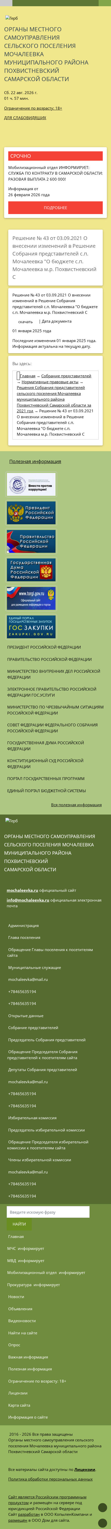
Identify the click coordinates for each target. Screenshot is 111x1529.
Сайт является (22, 1496)
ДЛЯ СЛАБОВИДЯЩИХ (25, 117)
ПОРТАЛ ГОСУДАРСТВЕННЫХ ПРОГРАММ (46, 778)
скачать (25, 321)
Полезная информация (35, 461)
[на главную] (6, 3)
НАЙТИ (19, 1224)
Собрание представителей (66, 375)
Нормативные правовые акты (50, 381)
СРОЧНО (20, 156)
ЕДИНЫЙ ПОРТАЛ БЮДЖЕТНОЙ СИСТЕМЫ (46, 790)
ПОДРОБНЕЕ (55, 207)
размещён (17, 1520)
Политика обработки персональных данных (50, 1479)
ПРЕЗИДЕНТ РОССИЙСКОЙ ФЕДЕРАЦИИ (44, 647)
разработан (29, 1514)
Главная (27, 375)
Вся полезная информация (76, 804)
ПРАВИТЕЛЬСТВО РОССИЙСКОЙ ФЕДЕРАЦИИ (49, 659)
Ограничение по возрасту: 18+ (33, 108)
